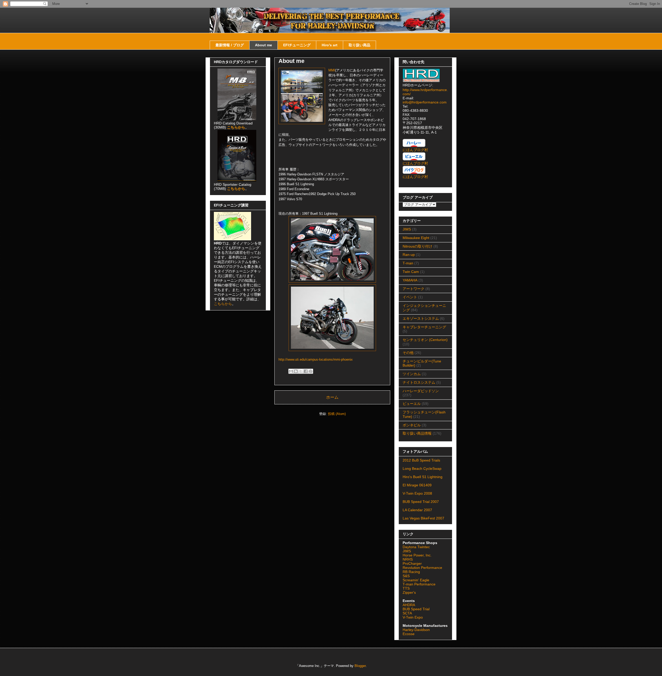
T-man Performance (419, 584)
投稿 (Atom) (337, 414)
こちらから (223, 304)
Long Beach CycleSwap (422, 468)
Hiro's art (329, 45)
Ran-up (409, 254)
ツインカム (412, 374)
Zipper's (409, 592)
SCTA (407, 613)
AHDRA (409, 605)
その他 (408, 353)
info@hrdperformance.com (425, 102)
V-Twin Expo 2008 (417, 493)
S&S (406, 576)
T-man (408, 263)
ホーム (332, 397)
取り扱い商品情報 (417, 433)
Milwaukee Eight (416, 238)
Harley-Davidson (416, 630)
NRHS (408, 559)
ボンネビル (412, 425)
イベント (410, 297)
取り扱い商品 (359, 45)
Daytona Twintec (416, 547)
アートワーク (413, 289)
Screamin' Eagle (416, 580)
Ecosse (409, 634)
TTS (406, 588)
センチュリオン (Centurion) (425, 340)
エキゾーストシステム (421, 318)
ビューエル (412, 404)
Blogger (360, 666)
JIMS (407, 229)
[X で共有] (300, 371)
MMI (331, 70)
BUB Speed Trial (416, 609)
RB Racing (411, 572)
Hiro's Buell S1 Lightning (422, 477)
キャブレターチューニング (424, 327)
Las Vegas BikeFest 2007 (423, 518)
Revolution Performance (422, 568)
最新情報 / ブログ (229, 45)
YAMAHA (410, 280)
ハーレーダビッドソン (421, 391)
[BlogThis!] (295, 371)
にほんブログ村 (415, 150)
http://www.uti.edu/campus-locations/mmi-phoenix (316, 359)
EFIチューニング (297, 45)
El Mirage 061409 (417, 485)
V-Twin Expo (413, 617)
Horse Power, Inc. (417, 555)
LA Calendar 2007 (417, 510)
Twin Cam (411, 272)
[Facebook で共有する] (305, 371)
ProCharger (412, 563)
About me (263, 45)
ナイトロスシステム (419, 382)
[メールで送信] (291, 371)
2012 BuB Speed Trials (421, 460)
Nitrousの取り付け (417, 246)
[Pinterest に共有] (310, 371)
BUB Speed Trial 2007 (421, 502)
